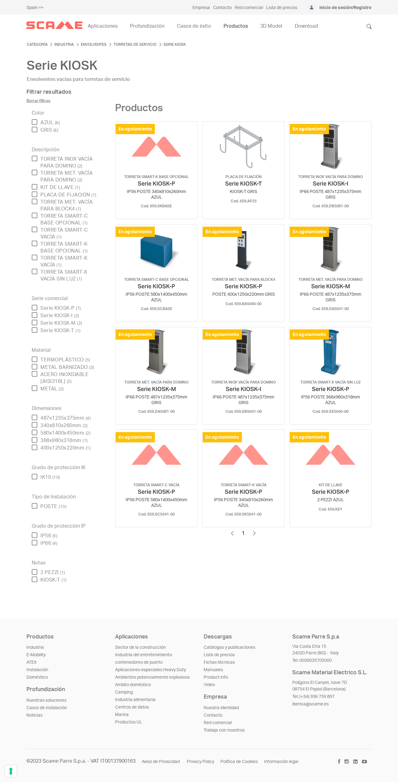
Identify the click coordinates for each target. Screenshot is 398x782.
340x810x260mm (64, 425)
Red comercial (218, 723)
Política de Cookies (239, 762)
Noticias (34, 715)
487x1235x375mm (65, 418)
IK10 (50, 477)
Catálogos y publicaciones (229, 647)
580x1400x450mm (65, 433)
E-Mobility (36, 655)
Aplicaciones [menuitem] (103, 26)
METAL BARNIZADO (67, 367)
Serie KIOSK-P (60, 308)
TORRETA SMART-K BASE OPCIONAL (64, 247)
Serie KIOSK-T (60, 330)
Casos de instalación (46, 708)
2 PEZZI (52, 572)
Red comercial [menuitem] (249, 8)
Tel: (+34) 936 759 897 (313, 697)
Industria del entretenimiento (143, 655)
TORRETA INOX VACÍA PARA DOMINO (66, 162)
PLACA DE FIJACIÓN (68, 194)
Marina (122, 715)
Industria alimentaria (135, 700)
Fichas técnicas (219, 662)
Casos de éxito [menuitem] (194, 26)
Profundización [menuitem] (147, 26)
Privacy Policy (200, 762)
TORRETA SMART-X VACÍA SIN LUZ (63, 275)
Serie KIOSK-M (61, 323)
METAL (52, 388)
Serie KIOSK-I (59, 315)
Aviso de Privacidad (161, 762)
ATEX (31, 662)
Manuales (213, 670)
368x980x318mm (64, 440)
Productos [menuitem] (236, 26)
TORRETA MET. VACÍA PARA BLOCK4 (66, 205)
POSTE (53, 506)
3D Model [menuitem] (271, 26)
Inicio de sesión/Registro (345, 8)
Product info (216, 677)
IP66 (48, 543)
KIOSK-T (53, 579)
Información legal (281, 762)
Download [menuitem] (306, 26)
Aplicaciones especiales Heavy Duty (150, 670)
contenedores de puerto (139, 662)
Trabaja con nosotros (224, 730)
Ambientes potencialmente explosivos (152, 677)
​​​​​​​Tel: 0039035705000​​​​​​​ (312, 660)
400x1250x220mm (65, 447)
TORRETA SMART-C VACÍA (64, 233)
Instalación (37, 670)
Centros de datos (132, 707)
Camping (124, 692)
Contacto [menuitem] (222, 8)
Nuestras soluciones (46, 700)
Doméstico (37, 677)
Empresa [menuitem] (201, 8)
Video (209, 685)
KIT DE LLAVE (60, 187)
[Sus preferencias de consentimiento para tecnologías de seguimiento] (11, 771)
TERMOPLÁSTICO (65, 359)
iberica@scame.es (310, 704)
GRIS (49, 130)
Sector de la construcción (140, 647)
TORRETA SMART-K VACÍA (64, 261)
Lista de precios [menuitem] (281, 8)
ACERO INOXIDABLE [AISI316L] (64, 378)
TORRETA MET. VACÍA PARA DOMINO (66, 176)
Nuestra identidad (221, 708)
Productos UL (128, 722)
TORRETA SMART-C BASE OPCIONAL (64, 219)
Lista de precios (219, 655)
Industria (35, 647)
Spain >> (35, 8)
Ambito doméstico (133, 685)
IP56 (48, 535)
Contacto (213, 715)
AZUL (50, 122)
